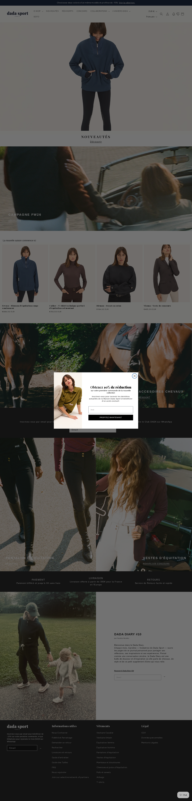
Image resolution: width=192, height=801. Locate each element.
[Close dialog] (134, 375)
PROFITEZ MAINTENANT (111, 418)
